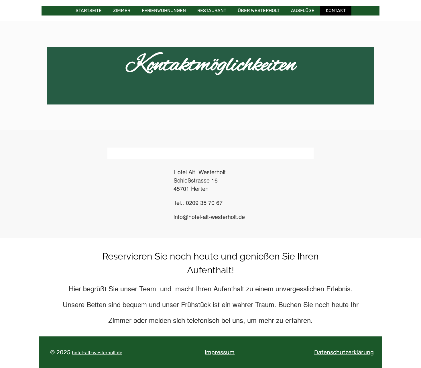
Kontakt (336, 10)
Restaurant (211, 10)
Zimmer (121, 10)
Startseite (89, 10)
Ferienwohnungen (164, 10)
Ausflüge (302, 10)
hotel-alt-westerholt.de (97, 352)
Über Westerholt (259, 10)
